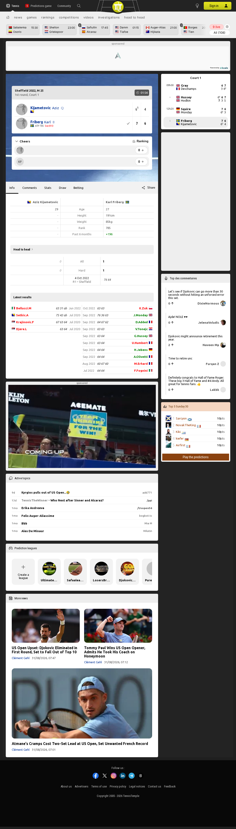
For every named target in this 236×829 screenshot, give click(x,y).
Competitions (69, 17)
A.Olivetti (141, 356)
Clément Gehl (21, 658)
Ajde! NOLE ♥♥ (178, 316)
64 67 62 (102, 322)
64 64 (100, 349)
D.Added (142, 322)
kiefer (180, 438)
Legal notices (137, 786)
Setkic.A (22, 315)
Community (64, 6)
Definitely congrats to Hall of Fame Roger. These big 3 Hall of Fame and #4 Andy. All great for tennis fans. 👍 (196, 380)
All (219, 32)
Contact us (154, 786)
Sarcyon (181, 418)
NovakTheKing (186, 425)
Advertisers (81, 786)
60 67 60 (102, 363)
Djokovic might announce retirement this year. (195, 337)
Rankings (47, 17)
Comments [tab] (29, 187)
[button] (79, 6)
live (216, 27)
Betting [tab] (78, 187)
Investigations (109, 17)
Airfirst (180, 445)
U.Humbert (140, 342)
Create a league (23, 576)
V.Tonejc (141, 329)
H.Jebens (141, 349)
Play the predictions (196, 457)
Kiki (178, 431)
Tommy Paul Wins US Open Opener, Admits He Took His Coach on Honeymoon (114, 652)
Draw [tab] (62, 187)
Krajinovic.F (25, 322)
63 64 (63, 329)
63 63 (100, 308)
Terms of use (99, 786)
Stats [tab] (47, 187)
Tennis (15, 6)
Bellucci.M (23, 308)
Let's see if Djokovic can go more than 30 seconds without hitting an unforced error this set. (196, 294)
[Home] (7, 17)
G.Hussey (141, 336)
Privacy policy (118, 786)
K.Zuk (143, 308)
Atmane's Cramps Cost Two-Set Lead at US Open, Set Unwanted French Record (80, 744)
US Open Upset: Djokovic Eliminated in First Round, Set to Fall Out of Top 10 (44, 650)
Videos (88, 17)
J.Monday (140, 315)
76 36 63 (102, 315)
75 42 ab (61, 315)
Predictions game (41, 6)
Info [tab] (12, 187)
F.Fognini (141, 370)
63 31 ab (61, 308)
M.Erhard (141, 363)
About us (66, 786)
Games (32, 17)
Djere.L (21, 329)
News (18, 17)
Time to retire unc (180, 358)
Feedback (170, 786)
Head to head (134, 17)
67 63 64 (61, 322)
